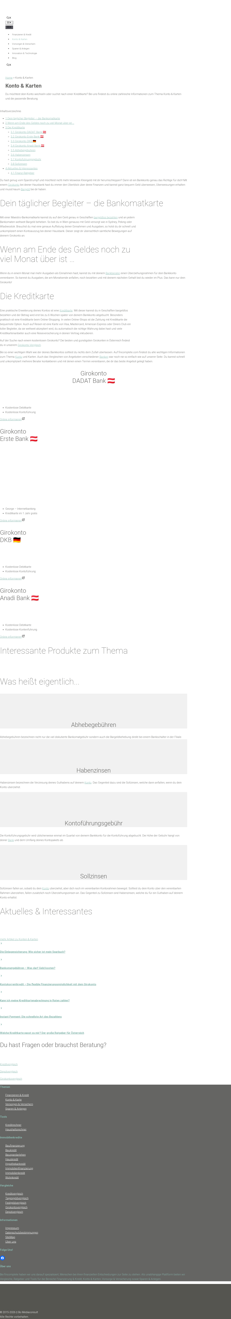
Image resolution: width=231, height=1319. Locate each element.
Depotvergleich (9, 1071)
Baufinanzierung (15, 1145)
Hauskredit (11, 1159)
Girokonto (13, 184)
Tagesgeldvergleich (16, 1198)
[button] (9, 18)
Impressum (12, 1228)
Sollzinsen (19, 163)
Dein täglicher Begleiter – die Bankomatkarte (32, 118)
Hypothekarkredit (15, 1163)
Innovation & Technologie (24, 53)
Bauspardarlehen (15, 1154)
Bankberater (113, 273)
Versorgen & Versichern (19, 1104)
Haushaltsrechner (15, 1129)
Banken (103, 356)
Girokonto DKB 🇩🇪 (23, 141)
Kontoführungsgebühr (26, 159)
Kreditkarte (66, 310)
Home (9, 77)
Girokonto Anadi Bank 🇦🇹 (27, 145)
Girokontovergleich (11, 1078)
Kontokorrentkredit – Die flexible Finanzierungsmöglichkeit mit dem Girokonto (48, 984)
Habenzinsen (20, 154)
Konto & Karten (19, 39)
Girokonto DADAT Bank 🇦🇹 (28, 132)
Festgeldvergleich (15, 1202)
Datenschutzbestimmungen (21, 1232)
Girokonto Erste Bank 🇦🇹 (27, 136)
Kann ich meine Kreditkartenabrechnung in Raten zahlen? (35, 1000)
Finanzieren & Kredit (21, 34)
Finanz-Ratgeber (22, 173)
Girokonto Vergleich (29, 345)
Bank (11, 840)
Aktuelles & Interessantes (21, 168)
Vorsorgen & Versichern (23, 44)
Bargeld (25, 189)
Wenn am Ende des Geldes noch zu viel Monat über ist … (39, 123)
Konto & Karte (13, 1099)
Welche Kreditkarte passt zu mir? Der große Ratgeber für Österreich (42, 1032)
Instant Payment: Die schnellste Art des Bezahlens (31, 1016)
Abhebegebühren (23, 150)
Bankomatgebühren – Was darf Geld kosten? (27, 968)
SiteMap (10, 1237)
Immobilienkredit (15, 1173)
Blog (14, 58)
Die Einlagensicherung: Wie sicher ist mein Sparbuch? (32, 951)
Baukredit (11, 1150)
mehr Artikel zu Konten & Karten (19, 939)
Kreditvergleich (9, 1064)
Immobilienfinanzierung (19, 1168)
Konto (18, 356)
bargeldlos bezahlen (106, 217)
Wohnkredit (12, 1177)
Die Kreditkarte (15, 127)
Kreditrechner (13, 1125)
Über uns (10, 1241)
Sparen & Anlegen (20, 48)
